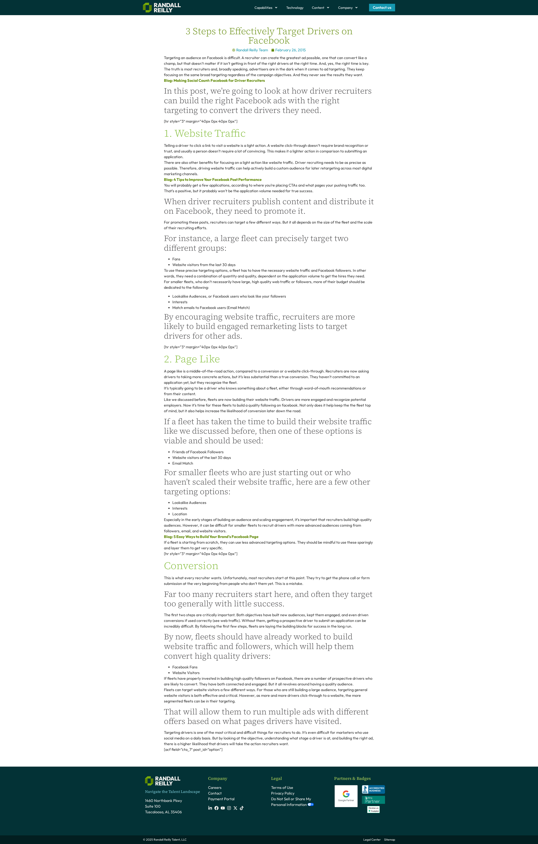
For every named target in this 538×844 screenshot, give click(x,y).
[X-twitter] (235, 808)
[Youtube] (223, 808)
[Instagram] (229, 808)
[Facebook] (216, 808)
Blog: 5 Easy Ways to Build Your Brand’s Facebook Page (211, 536)
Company (345, 7)
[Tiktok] (242, 808)
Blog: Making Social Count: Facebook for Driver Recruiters (214, 80)
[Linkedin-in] (210, 808)
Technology (294, 7)
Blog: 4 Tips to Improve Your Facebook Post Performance (213, 179)
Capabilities (263, 7)
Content (318, 7)
